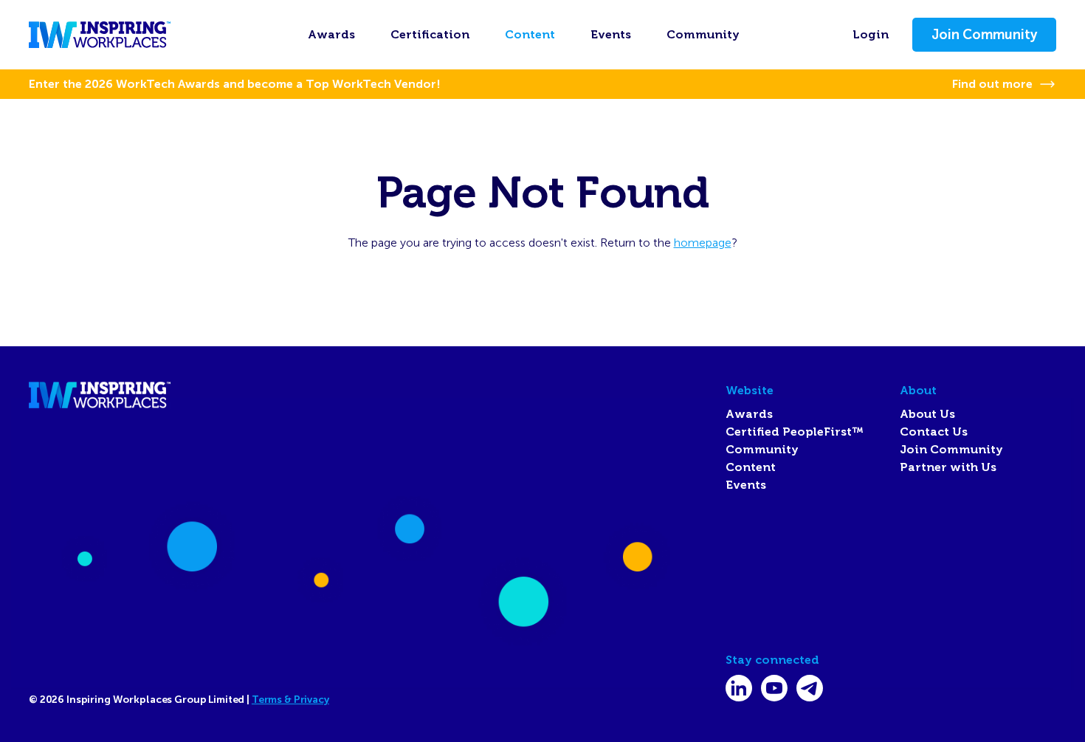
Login (870, 34)
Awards (331, 34)
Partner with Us (948, 467)
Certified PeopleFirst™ (795, 432)
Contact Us (934, 432)
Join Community (984, 35)
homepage (702, 243)
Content (530, 34)
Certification (429, 34)
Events (610, 34)
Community (703, 34)
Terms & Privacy (290, 699)
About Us (927, 414)
